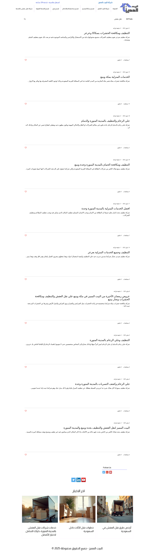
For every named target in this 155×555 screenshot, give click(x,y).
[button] (42, 8)
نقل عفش (118, 19)
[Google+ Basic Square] (107, 472)
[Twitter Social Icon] (73, 480)
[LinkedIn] (78, 480)
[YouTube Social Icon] (110, 472)
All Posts (129, 19)
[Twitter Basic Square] (103, 472)
